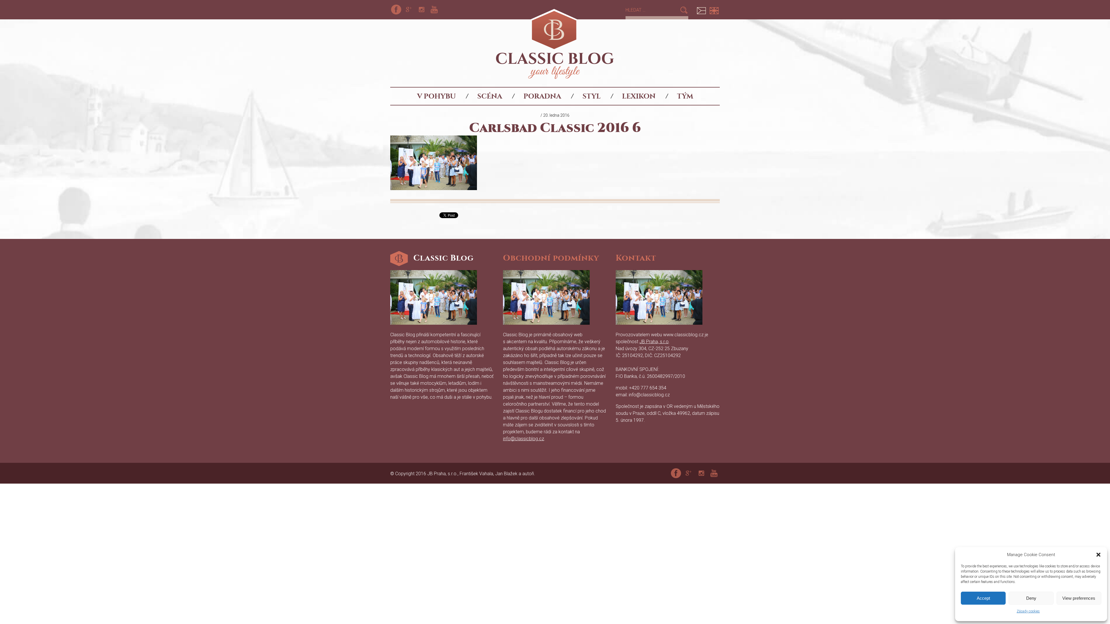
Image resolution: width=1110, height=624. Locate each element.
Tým (685, 96)
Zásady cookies (1028, 611)
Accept (983, 598)
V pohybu (436, 96)
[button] (1098, 555)
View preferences (1078, 598)
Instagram (421, 9)
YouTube (434, 9)
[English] (714, 9)
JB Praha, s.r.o (654, 341)
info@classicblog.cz (523, 438)
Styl (591, 96)
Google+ (409, 9)
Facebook (396, 9)
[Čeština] (701, 9)
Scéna (489, 96)
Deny (1031, 598)
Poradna (542, 96)
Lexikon (639, 96)
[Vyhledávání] (653, 10)
